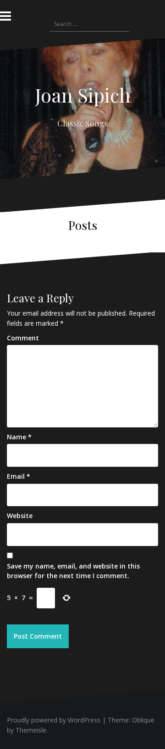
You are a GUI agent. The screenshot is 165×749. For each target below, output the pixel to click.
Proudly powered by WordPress (53, 720)
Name (19, 436)
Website (20, 515)
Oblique (143, 720)
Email (18, 476)
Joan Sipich (83, 95)
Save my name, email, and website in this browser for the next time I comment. (73, 571)
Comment (23, 337)
